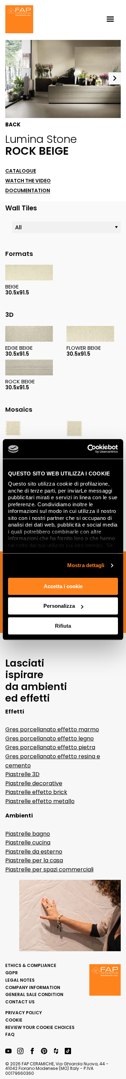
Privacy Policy (23, 1013)
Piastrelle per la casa (34, 860)
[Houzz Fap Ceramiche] (56, 1051)
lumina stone (41, 139)
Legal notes (20, 980)
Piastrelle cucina (27, 842)
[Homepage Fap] (19, 20)
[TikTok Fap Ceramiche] (68, 1051)
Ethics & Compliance (30, 965)
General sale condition (34, 994)
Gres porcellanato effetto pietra (50, 747)
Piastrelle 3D (22, 774)
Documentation (27, 190)
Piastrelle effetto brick (36, 792)
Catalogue (20, 171)
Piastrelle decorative (33, 783)
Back (13, 124)
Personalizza (59, 606)
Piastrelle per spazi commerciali (49, 869)
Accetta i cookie (63, 586)
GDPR (11, 973)
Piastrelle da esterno (33, 852)
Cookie (13, 1020)
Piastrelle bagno (27, 834)
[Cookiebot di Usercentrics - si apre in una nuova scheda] (89, 448)
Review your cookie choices (40, 1027)
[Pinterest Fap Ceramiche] (44, 1051)
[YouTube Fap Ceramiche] (8, 1051)
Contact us (20, 1002)
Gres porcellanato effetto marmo (52, 729)
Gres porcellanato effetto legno (49, 739)
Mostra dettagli (86, 565)
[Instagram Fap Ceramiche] (20, 1051)
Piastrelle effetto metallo (40, 801)
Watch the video (28, 180)
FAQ (9, 1034)
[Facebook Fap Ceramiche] (32, 1051)
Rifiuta (63, 626)
